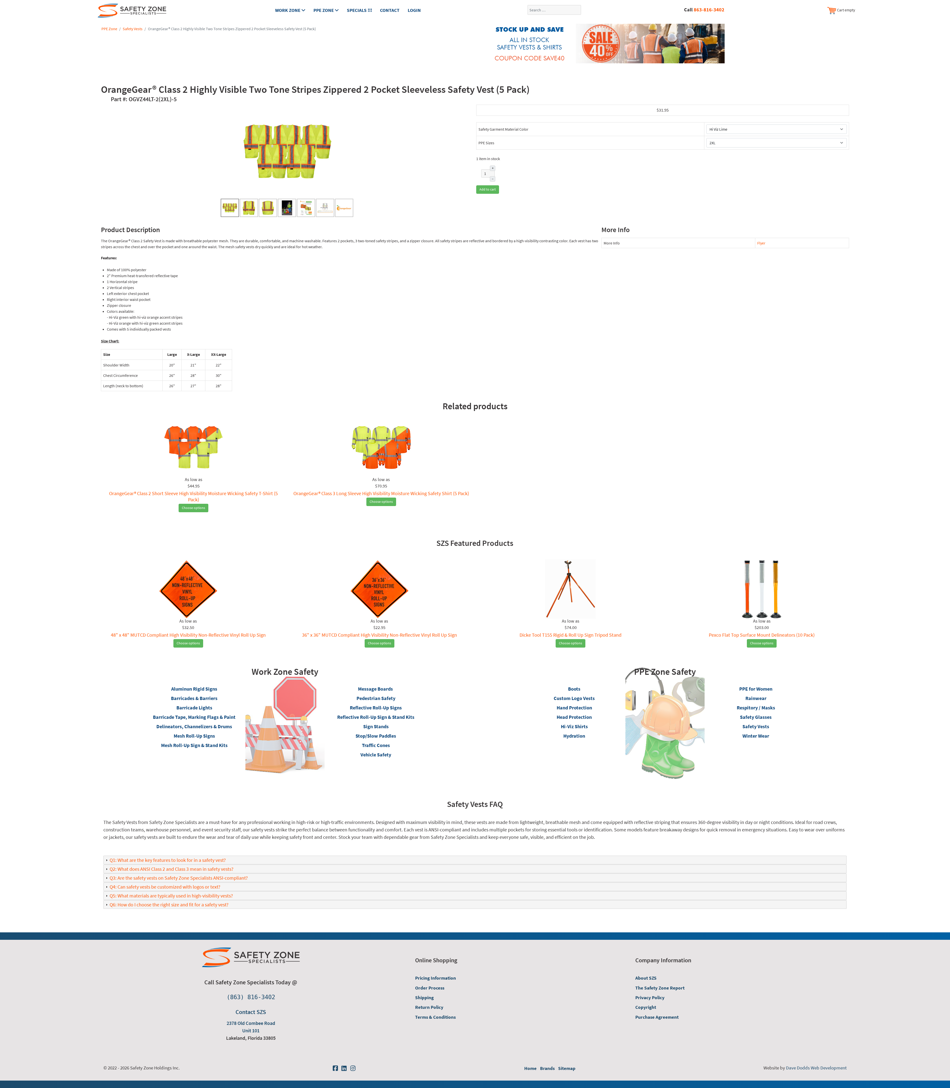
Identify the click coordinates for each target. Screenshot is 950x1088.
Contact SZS (251, 1012)
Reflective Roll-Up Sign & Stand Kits (375, 717)
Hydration (574, 736)
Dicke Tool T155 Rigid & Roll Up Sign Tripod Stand (570, 635)
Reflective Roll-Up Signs (376, 707)
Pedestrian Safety (375, 698)
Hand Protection (574, 707)
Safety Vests (755, 726)
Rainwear (755, 698)
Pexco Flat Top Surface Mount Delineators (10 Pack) (762, 635)
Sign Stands (376, 726)
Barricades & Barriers (194, 698)
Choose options (193, 508)
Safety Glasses (756, 717)
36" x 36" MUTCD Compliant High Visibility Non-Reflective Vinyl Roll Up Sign (379, 635)
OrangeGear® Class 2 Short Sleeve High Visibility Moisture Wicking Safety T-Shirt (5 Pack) (193, 496)
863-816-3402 (709, 9)
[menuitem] (459, 978)
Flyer (761, 243)
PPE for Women (755, 689)
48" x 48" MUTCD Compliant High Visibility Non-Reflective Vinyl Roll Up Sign (188, 635)
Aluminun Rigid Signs (194, 689)
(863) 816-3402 (251, 997)
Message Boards (375, 689)
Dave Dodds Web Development (816, 1068)
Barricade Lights (194, 707)
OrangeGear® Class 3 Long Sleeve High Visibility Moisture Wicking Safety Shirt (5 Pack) (381, 493)
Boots (574, 689)
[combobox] (554, 10)
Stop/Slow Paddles (376, 736)
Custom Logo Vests (574, 698)
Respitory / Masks (756, 707)
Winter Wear (755, 736)
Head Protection (574, 717)
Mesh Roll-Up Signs (194, 736)
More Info (612, 243)
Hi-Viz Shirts (574, 726)
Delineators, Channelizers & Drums (194, 726)
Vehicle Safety (375, 754)
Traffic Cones (376, 745)
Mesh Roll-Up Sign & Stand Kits (194, 745)
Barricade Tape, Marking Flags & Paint (194, 717)
